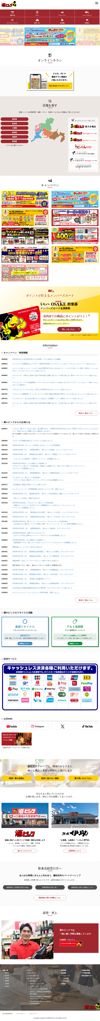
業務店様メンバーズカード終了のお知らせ (27, 547)
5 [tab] (42, 47)
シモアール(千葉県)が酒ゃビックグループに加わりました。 (33, 441)
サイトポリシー (21, 1013)
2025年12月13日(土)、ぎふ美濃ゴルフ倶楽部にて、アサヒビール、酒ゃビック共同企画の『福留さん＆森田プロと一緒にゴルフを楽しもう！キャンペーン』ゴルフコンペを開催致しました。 (49, 466)
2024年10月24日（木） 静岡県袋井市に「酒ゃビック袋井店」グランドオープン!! (41, 528)
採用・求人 (37, 23)
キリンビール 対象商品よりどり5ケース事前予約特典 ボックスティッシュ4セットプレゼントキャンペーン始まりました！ (55, 364)
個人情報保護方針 (8, 1013)
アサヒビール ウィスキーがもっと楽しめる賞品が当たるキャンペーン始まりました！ (42, 389)
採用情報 (63, 970)
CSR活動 (66, 981)
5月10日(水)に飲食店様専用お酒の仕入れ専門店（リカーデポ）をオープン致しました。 (43, 588)
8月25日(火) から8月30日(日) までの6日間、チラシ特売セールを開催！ (37, 359)
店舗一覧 (12, 15)
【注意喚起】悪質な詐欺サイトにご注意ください (29, 484)
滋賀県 (14, 137)
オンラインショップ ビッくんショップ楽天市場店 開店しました (35, 592)
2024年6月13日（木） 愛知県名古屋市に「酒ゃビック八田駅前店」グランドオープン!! (43, 556)
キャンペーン (62, 15)
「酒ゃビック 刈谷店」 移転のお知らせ (26, 498)
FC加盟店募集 (86, 973)
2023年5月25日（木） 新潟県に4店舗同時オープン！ (31, 579)
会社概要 (66, 978)
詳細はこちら (24, 643)
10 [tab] (52, 47)
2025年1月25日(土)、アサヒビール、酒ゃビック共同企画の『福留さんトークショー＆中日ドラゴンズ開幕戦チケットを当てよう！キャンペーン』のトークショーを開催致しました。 (43, 505)
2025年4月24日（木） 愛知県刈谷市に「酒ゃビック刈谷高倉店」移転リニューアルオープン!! (45, 493)
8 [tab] (48, 47)
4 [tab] (40, 47)
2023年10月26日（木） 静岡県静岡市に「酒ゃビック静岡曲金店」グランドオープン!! (42, 570)
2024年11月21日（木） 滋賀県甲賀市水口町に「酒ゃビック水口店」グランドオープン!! (43, 517)
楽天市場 (32, 981)
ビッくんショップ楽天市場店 (39, 989)
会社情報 (62, 23)
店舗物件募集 (86, 970)
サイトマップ (33, 1013)
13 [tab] (58, 47)
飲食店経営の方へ (87, 975)
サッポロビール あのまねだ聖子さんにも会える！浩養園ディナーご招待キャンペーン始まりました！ (48, 398)
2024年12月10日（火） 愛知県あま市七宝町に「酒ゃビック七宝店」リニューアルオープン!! (45, 512)
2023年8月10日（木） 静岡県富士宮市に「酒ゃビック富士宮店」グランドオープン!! (42, 574)
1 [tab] (34, 47)
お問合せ (87, 23)
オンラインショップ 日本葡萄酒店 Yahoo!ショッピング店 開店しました (38, 489)
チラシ (37, 15)
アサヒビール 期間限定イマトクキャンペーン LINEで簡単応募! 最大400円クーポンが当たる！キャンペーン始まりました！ (55, 394)
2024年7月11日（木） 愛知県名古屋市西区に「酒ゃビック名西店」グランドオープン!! (43, 551)
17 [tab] (66, 47)
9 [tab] (50, 47)
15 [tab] (62, 47)
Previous (2, 36)
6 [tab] (44, 47)
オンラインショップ (12, 23)
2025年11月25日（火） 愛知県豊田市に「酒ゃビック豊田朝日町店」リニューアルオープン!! (45, 473)
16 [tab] (64, 47)
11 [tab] (54, 47)
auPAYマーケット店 (36, 986)
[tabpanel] (50, 36)
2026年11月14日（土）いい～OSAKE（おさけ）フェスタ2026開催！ (36, 445)
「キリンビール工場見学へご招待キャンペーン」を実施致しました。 (36, 459)
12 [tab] (56, 47)
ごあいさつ (66, 975)
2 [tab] (36, 47)
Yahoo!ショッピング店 (37, 983)
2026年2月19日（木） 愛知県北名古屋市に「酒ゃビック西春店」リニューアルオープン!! (44, 454)
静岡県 (14, 132)
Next (98, 36)
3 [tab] (38, 47)
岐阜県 (14, 123)
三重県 (14, 128)
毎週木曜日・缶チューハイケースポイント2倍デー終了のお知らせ (35, 561)
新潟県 (14, 141)
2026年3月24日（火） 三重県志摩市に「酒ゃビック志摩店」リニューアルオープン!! (42, 450)
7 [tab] (46, 47)
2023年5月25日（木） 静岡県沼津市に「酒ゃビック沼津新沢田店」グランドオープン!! (43, 583)
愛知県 (14, 119)
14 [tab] (60, 47)
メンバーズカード (87, 15)
